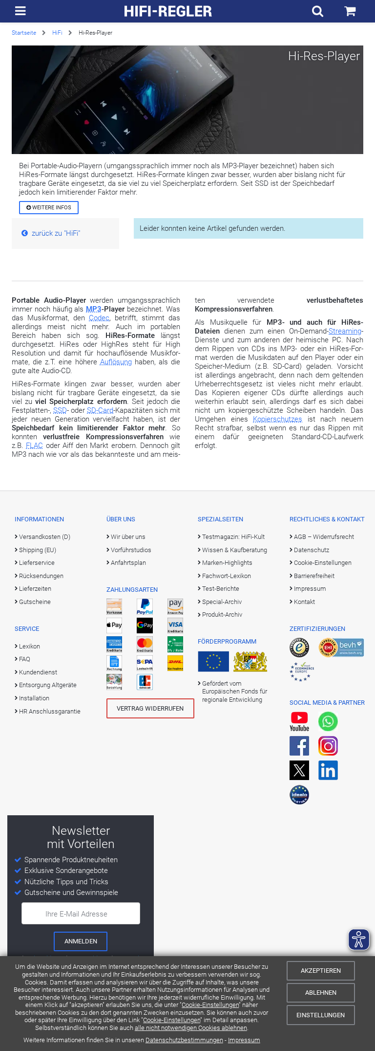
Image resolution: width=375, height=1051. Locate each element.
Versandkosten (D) (44, 536)
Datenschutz (311, 550)
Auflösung (116, 362)
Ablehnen (320, 992)
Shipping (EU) (37, 550)
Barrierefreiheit (314, 576)
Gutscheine (35, 601)
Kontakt (304, 601)
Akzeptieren (321, 970)
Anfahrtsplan (128, 562)
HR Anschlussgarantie (50, 711)
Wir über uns (128, 536)
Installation (34, 698)
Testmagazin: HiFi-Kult (233, 536)
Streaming (345, 331)
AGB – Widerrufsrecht (324, 536)
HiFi (57, 32)
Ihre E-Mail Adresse (76, 914)
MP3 (94, 309)
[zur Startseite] (168, 11)
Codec (99, 317)
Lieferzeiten (35, 588)
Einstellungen (320, 1015)
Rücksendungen (41, 576)
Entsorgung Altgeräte (48, 685)
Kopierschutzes (277, 419)
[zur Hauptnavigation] (20, 11)
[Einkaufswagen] (349, 11)
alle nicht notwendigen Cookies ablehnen (191, 1027)
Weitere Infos (51, 207)
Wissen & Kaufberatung (234, 550)
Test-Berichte (220, 588)
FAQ (24, 659)
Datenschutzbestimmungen (184, 1040)
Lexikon (29, 646)
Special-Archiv (222, 601)
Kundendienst (38, 672)
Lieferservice (37, 562)
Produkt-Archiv (222, 614)
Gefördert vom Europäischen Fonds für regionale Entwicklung (234, 691)
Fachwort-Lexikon (226, 576)
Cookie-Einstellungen (210, 1004)
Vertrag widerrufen (150, 708)
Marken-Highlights (227, 562)
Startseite (24, 32)
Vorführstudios (131, 550)
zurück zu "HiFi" (56, 233)
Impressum (244, 1040)
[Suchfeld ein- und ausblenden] (317, 11)
